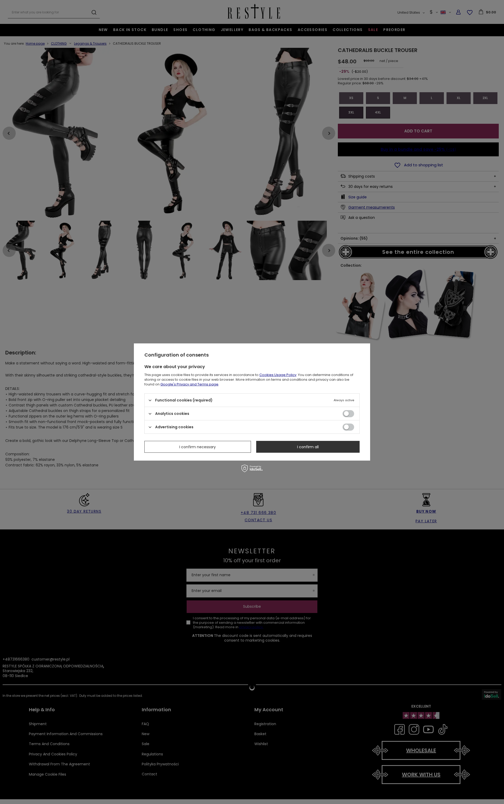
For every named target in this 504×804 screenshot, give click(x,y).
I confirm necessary (197, 446)
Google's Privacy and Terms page (189, 384)
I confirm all (308, 446)
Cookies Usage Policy (277, 374)
